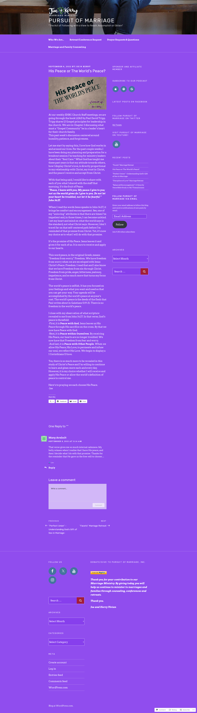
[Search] (144, 271)
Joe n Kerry (83, 67)
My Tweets (117, 125)
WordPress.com (58, 687)
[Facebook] (52, 571)
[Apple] (116, 89)
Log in (52, 668)
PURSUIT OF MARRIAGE (82, 20)
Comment (98, 505)
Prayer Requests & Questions (123, 40)
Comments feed (58, 681)
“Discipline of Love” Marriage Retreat (128, 181)
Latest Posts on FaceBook (130, 102)
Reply (52, 468)
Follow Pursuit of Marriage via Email (125, 197)
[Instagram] (52, 580)
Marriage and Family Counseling (67, 47)
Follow (120, 224)
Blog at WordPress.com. (61, 706)
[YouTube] (116, 144)
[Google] (132, 89)
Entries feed (56, 675)
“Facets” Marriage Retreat (123, 165)
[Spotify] (124, 89)
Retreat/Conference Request (86, 40)
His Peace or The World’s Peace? (126, 169)
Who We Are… (56, 40)
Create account (58, 662)
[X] (63, 571)
